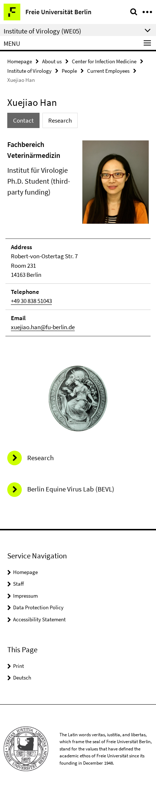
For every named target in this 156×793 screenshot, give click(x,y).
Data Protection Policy (38, 607)
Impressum (25, 595)
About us (52, 61)
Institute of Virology (29, 70)
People (69, 70)
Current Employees (108, 70)
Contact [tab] (23, 120)
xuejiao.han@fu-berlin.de (43, 327)
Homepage (19, 61)
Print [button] (18, 665)
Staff (18, 583)
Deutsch (22, 677)
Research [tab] (60, 120)
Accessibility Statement (39, 619)
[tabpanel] (78, 237)
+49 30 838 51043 (31, 301)
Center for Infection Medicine (104, 61)
